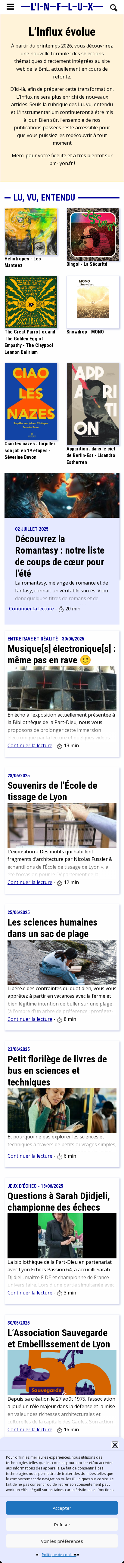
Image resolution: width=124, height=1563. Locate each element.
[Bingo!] (93, 234)
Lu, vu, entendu (44, 197)
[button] (115, 1445)
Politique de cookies (59, 1554)
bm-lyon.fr (61, 163)
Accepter (62, 1508)
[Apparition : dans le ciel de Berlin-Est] (93, 403)
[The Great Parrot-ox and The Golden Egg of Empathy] (31, 302)
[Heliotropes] (31, 231)
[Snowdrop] (93, 302)
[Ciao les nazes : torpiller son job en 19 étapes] (31, 401)
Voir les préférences (62, 1541)
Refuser (62, 1525)
